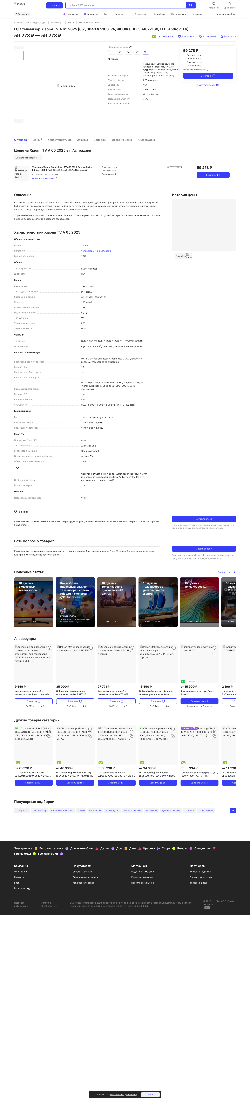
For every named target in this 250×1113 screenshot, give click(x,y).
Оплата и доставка (82, 871)
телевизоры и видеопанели (96, 250)
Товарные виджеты (200, 871)
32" (112, 52)
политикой (131, 1094)
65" (145, 52)
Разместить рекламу (142, 877)
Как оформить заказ (83, 882)
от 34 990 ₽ (147, 768)
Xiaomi (84, 245)
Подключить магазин (142, 871)
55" (137, 52)
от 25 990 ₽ (23, 768)
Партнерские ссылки (201, 877)
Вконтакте (19, 888)
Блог (16, 882)
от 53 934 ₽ (189, 768)
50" (128, 52)
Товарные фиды (198, 882)
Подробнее (181, 256)
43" (120, 52)
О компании (20, 871)
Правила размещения (142, 882)
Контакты (19, 877)
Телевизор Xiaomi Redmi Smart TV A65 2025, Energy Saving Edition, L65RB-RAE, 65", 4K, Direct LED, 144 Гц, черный (62, 168)
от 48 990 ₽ (64, 768)
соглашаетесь (117, 1094)
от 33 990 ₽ (106, 768)
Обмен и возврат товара (85, 877)
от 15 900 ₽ (189, 686)
